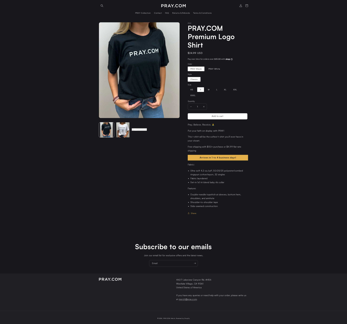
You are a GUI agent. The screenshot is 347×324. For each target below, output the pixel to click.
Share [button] (193, 213)
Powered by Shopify (183, 318)
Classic (194, 79)
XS (191, 89)
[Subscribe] (195, 263)
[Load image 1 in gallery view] (106, 129)
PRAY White (214, 69)
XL (225, 89)
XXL (235, 89)
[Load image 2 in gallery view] (122, 129)
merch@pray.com (188, 299)
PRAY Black (196, 69)
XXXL (193, 95)
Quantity (191, 101)
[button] (102, 6)
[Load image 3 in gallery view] (139, 129)
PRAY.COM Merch (169, 318)
